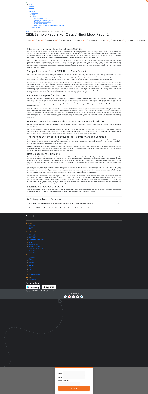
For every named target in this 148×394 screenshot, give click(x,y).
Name (60, 373)
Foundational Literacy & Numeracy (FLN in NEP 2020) (49, 25)
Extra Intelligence (34, 274)
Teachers (31, 6)
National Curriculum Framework (43, 20)
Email (60, 377)
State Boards (50, 40)
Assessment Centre (34, 246)
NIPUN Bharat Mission (40, 23)
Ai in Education (36, 27)
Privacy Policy (32, 236)
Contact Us (32, 225)
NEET (104, 40)
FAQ (30, 229)
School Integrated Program (36, 248)
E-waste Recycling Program (36, 239)
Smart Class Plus (33, 244)
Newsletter (35, 13)
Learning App (32, 250)
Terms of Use (32, 234)
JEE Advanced (93, 40)
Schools (31, 4)
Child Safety (32, 237)
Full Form (130, 40)
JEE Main (79, 40)
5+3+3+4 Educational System (42, 22)
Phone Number (63, 380)
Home (27, 31)
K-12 (30, 268)
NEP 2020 (34, 16)
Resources (32, 11)
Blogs (33, 14)
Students (31, 8)
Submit (74, 388)
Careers (31, 227)
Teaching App (32, 279)
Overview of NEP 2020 (40, 18)
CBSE (32, 31)
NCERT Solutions (66, 40)
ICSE (39, 40)
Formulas (142, 40)
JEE (29, 271)
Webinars (31, 262)
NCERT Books (117, 40)
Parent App (32, 252)
